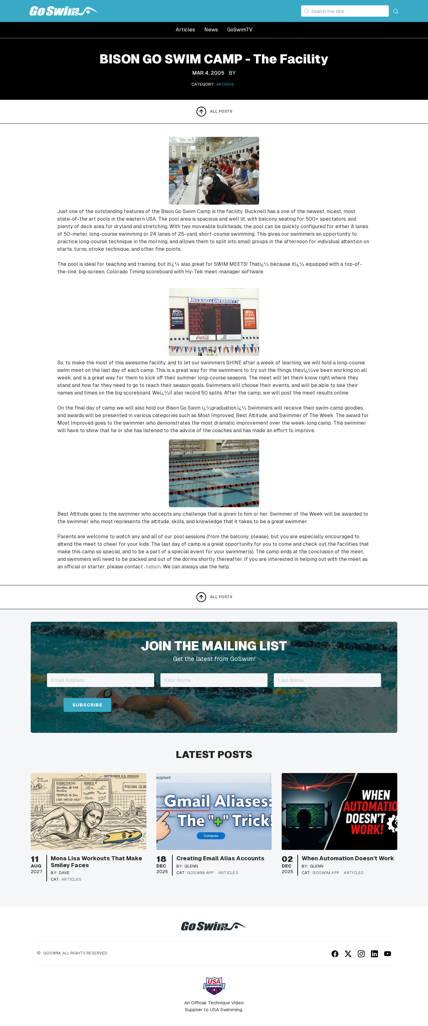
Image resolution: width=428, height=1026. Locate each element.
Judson (152, 567)
